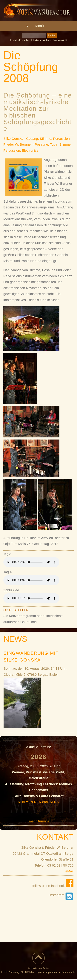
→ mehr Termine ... (39, 821)
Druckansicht (60, 40)
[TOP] (38, 960)
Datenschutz (68, 972)
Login (38, 972)
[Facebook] (69, 886)
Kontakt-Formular (19, 40)
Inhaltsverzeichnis (41, 40)
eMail (69, 871)
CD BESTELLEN (16, 610)
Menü (39, 26)
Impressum (51, 972)
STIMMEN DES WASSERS (39, 802)
